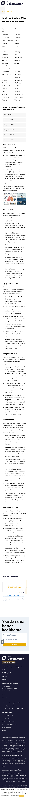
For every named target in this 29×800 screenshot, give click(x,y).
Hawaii (17, 43)
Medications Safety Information (10, 718)
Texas (16, 89)
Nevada (17, 66)
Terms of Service (10, 795)
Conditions (9, 11)
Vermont (17, 91)
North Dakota (19, 74)
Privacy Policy (20, 792)
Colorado (17, 35)
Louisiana (5, 54)
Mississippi (5, 63)
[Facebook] (10, 673)
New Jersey (18, 69)
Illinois (16, 46)
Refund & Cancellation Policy (9, 724)
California (5, 35)
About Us (4, 730)
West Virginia (19, 97)
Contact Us (4, 679)
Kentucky (17, 52)
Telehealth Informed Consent (9, 715)
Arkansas (17, 32)
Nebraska (5, 66)
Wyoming (17, 100)
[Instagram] (8, 673)
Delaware (18, 37)
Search (14, 644)
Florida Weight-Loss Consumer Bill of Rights (13, 708)
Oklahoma (18, 77)
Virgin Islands (19, 94)
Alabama (4, 29)
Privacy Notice (5, 700)
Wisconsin (5, 100)
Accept (21, 795)
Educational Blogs (6, 727)
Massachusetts (19, 57)
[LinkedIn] (5, 673)
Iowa (16, 49)
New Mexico (6, 71)
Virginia (4, 94)
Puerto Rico (5, 83)
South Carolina (6, 86)
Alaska (17, 29)
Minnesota (18, 60)
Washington (5, 97)
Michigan (4, 60)
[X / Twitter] (2, 673)
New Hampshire (7, 69)
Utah (3, 91)
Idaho (3, 46)
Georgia (4, 43)
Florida (17, 40)
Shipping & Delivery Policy (8, 721)
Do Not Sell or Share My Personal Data (12, 703)
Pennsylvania (18, 80)
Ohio (3, 77)
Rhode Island (18, 83)
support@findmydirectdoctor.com (10, 683)
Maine (16, 54)
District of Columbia (8, 40)
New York (17, 71)
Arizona (4, 32)
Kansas (4, 52)
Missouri (17, 63)
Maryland (5, 57)
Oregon (4, 80)
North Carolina (6, 74)
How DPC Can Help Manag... (13, 596)
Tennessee (5, 89)
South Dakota (19, 86)
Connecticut (6, 37)
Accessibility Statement (8, 705)
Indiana (4, 49)
